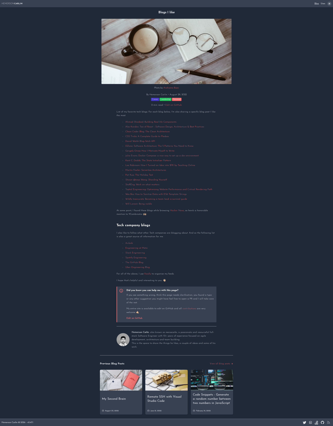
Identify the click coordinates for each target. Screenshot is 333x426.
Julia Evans (131, 156)
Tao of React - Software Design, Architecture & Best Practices (172, 127)
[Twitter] (304, 422)
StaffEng (130, 185)
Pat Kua (129, 175)
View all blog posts (220, 364)
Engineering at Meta (136, 248)
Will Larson (131, 204)
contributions (189, 308)
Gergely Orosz (132, 151)
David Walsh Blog (134, 141)
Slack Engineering (135, 253)
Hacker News (177, 210)
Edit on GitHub (173, 105)
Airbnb (129, 243)
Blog (317, 4)
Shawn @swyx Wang (136, 180)
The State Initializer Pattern (156, 160)
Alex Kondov (132, 127)
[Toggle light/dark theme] (329, 4)
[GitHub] (322, 422)
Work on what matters (147, 185)
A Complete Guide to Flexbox (153, 136)
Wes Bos (129, 194)
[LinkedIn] (310, 422)
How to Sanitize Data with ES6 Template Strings (161, 194)
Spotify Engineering (135, 258)
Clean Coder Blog (134, 131)
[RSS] (328, 422)
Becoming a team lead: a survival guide (166, 199)
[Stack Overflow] (316, 422)
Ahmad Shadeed (134, 122)
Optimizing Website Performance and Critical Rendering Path (179, 189)
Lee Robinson (132, 165)
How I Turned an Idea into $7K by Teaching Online (168, 165)
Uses (323, 4)
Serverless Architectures (153, 170)
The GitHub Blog (134, 262)
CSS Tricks (131, 136)
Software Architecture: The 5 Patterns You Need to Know (163, 146)
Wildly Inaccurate (134, 199)
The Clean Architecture (157, 131)
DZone (129, 146)
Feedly (147, 274)
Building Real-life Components (160, 122)
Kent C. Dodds (132, 160)
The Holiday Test (144, 175)
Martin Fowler (132, 170)
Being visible (145, 204)
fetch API (150, 141)
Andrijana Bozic (171, 88)
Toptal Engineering (135, 189)
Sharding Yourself (157, 180)
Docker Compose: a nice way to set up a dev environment (168, 156)
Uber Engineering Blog (137, 267)
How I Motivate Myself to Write (158, 151)
